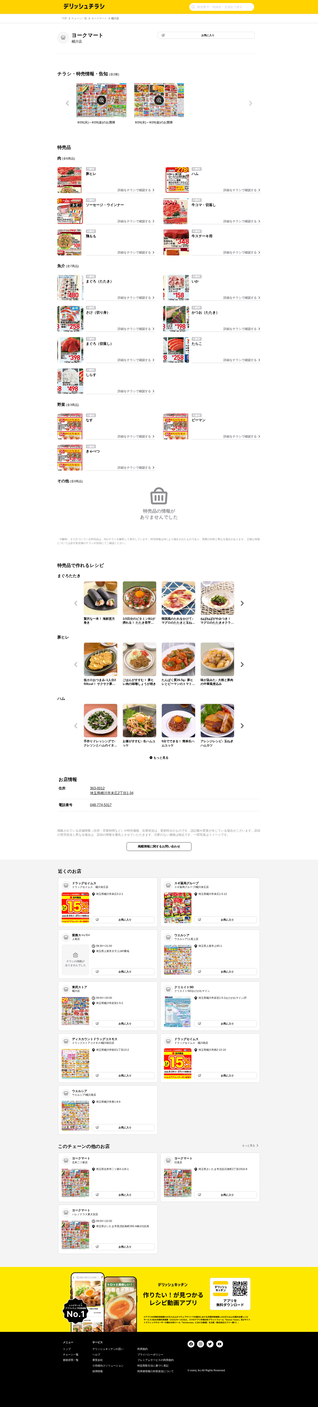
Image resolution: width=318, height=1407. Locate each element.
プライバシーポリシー (150, 1354)
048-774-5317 (101, 805)
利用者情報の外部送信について (155, 1371)
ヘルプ (96, 1354)
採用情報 (97, 1371)
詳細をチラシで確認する (134, 190)
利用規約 (142, 1349)
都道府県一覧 (71, 1360)
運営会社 (97, 1360)
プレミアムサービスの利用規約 (155, 1360)
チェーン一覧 (79, 18)
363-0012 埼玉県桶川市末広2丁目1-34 (111, 790)
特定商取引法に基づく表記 (153, 1365)
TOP (64, 18)
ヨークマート (99, 18)
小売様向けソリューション (108, 1365)
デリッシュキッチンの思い (108, 1349)
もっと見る (248, 1145)
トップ (67, 1349)
